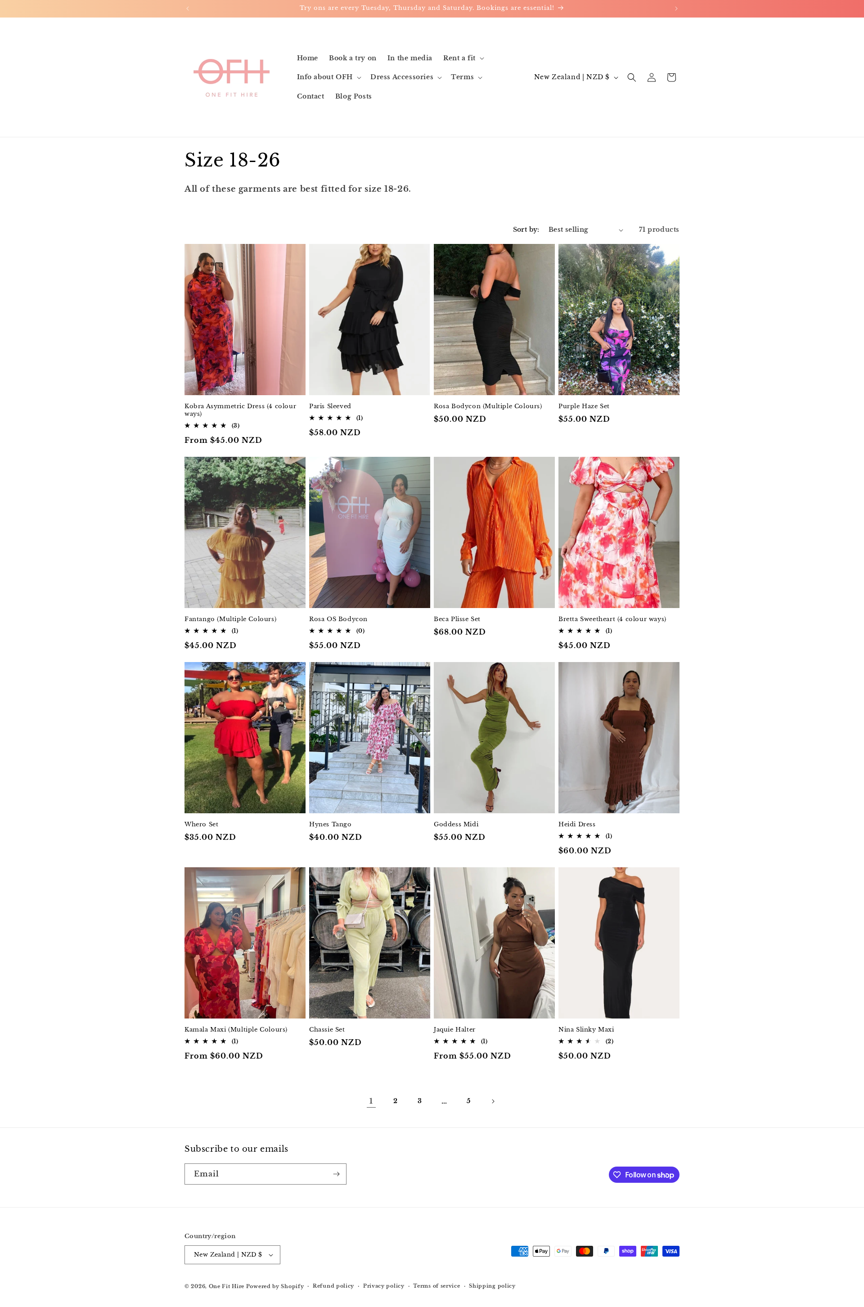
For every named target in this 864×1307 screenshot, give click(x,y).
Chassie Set (327, 1029)
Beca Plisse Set (457, 619)
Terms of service (436, 1286)
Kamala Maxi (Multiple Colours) (236, 1029)
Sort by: (526, 229)
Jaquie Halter (455, 1029)
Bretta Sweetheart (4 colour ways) (612, 619)
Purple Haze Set (584, 406)
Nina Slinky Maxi (586, 1029)
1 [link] (371, 1100)
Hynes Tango (330, 824)
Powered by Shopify (275, 1286)
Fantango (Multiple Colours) (230, 619)
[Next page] (493, 1101)
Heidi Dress (577, 824)
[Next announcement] (676, 8)
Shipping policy (492, 1286)
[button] (463, 58)
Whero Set (201, 824)
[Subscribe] (336, 1174)
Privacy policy (384, 1286)
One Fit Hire (226, 1286)
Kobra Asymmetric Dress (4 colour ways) (240, 410)
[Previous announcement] (188, 8)
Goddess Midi (456, 824)
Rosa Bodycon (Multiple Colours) (488, 406)
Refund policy (333, 1286)
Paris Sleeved (330, 406)
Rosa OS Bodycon (338, 619)
